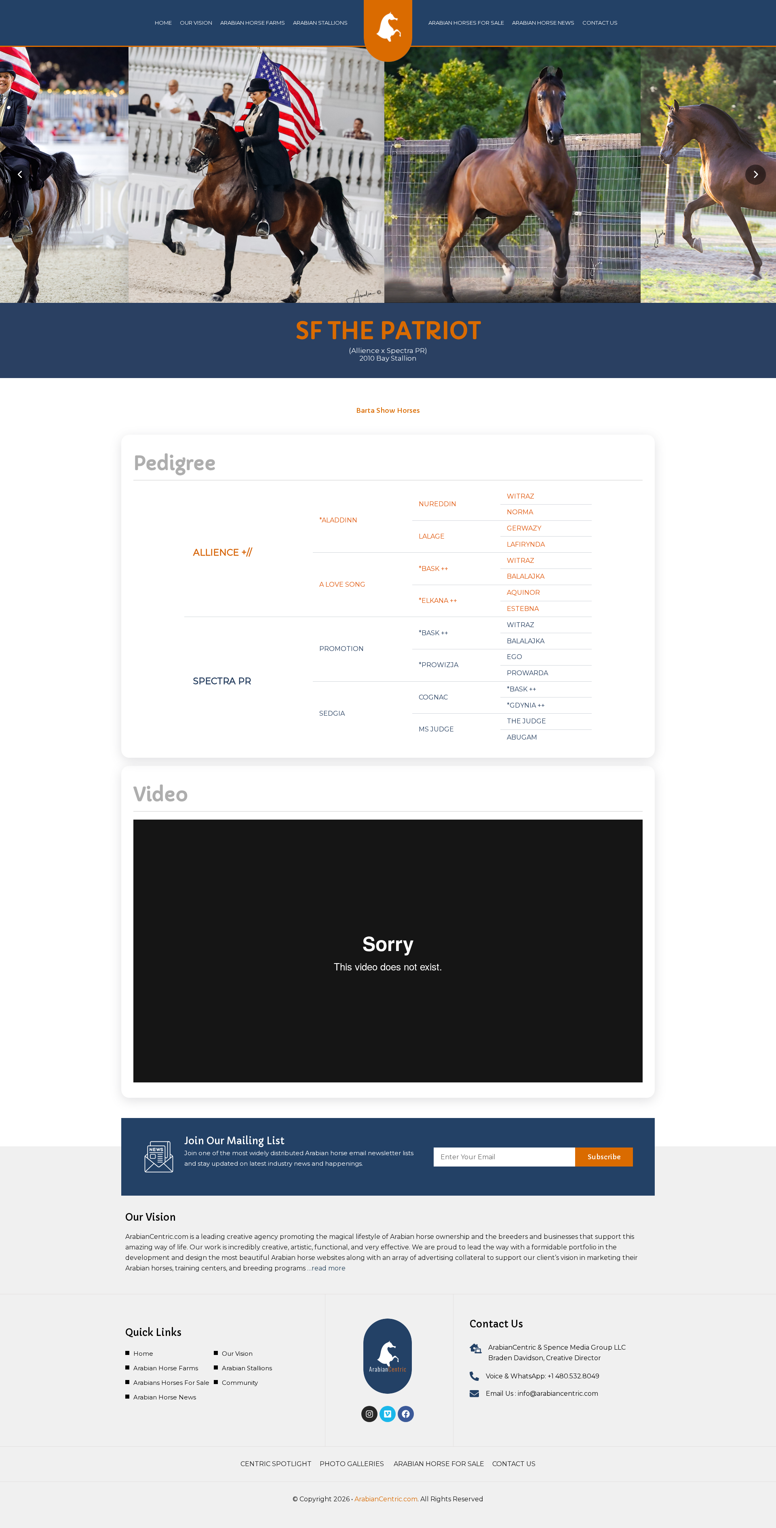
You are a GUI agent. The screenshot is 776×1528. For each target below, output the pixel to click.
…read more (326, 1268)
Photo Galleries (353, 1464)
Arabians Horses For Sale (171, 1382)
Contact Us (514, 1464)
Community (240, 1382)
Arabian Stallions (320, 22)
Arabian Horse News (164, 1397)
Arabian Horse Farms (252, 22)
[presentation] (20, 175)
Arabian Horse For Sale (439, 1464)
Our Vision (196, 22)
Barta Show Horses (388, 410)
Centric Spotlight (276, 1464)
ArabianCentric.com (386, 1499)
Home (163, 22)
